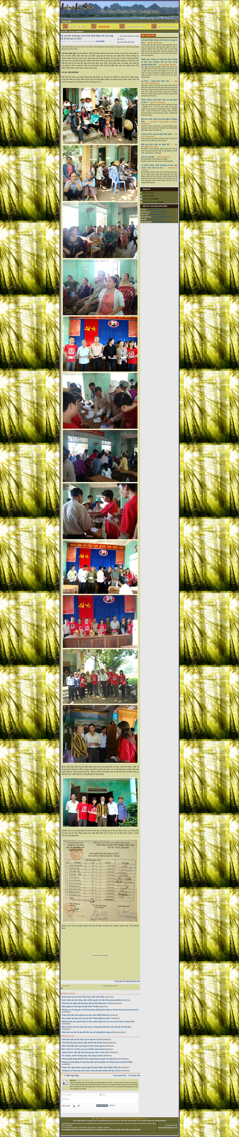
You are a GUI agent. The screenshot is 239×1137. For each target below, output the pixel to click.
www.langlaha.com (157, 214)
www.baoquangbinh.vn (163, 222)
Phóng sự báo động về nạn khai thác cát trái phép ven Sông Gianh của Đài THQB (97, 1062)
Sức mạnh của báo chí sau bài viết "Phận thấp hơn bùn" (86, 1018)
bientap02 (100, 41)
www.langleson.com (156, 209)
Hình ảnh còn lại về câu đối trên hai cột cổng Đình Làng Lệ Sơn (89, 1032)
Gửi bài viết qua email (129, 36)
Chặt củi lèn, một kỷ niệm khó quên (156, 134)
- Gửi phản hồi (133, 1075)
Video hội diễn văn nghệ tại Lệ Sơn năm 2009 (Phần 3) (85, 1015)
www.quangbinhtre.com (162, 217)
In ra (122, 39)
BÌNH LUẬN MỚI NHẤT (148, 35)
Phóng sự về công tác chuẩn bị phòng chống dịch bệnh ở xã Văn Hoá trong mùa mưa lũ (100, 1010)
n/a (61, 988)
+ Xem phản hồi (119, 1075)
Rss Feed (176, 21)
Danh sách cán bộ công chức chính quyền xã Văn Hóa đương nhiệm (91, 1000)
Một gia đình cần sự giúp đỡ (155, 144)
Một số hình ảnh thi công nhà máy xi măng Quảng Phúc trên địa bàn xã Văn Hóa (96, 1027)
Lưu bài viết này (127, 42)
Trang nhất (66, 21)
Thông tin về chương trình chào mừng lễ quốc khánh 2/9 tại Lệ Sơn (91, 1071)
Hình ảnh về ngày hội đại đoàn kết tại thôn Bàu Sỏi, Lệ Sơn (87, 1003)
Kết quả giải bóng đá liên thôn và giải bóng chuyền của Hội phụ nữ (91, 1059)
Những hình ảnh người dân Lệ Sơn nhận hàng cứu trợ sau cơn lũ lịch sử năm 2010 (98, 1021)
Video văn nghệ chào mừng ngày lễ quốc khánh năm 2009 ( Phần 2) (91, 1067)
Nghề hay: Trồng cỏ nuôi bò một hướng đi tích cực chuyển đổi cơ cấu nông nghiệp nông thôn (159, 61)
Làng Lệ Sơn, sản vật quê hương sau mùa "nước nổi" (85, 1052)
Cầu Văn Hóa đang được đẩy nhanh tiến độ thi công (84, 1043)
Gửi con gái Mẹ (147, 157)
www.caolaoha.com (159, 212)
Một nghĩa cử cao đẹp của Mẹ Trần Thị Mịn (80, 1006)
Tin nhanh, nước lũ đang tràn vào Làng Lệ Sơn (82, 1055)
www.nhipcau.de (155, 219)
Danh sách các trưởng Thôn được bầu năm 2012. (83, 997)
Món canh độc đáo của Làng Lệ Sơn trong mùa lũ (83, 1046)
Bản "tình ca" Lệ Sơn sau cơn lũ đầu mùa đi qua (83, 1049)
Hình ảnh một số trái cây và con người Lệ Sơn (82, 1039)
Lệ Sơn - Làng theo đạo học (155, 81)
